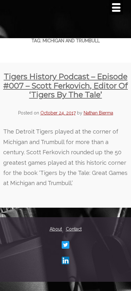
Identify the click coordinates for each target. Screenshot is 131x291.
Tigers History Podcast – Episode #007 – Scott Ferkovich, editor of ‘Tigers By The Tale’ (65, 86)
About (56, 229)
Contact (74, 229)
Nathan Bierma (98, 112)
